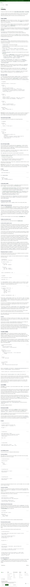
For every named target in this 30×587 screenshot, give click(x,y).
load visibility (27, 11)
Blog (13, 573)
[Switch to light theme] (27, 583)
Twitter (14, 576)
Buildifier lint (5, 559)
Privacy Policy (26, 573)
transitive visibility (21, 11)
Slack (19, 576)
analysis (21, 21)
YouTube (14, 577)
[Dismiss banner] (28, 0)
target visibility (16, 11)
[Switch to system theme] (25, 583)
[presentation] (15, 96)
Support (20, 573)
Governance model (9, 576)
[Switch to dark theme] (28, 583)
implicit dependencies (9, 206)
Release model (9, 577)
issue (17, 0)
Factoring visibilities (4, 508)
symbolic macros (20, 220)
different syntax (11, 54)
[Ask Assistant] (28, 81)
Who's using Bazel (9, 573)
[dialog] (9, 583)
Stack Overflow (21, 577)
